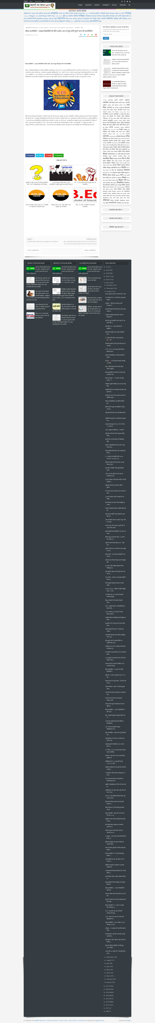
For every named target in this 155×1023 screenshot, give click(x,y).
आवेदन (105, 105)
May (108, 970)
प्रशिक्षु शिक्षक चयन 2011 (123, 145)
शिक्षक (124, 177)
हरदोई (91, 21)
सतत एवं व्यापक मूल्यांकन (119, 187)
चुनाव (125, 118)
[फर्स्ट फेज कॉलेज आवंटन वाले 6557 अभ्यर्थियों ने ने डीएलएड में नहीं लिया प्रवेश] (36, 203)
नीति (117, 131)
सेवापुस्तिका (122, 200)
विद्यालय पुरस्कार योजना (108, 172)
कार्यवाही (116, 114)
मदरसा (128, 154)
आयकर (123, 102)
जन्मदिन (120, 120)
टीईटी (114, 125)
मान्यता (119, 158)
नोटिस (128, 132)
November (110, 288)
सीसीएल (112, 200)
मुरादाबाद (86, 18)
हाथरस (95, 20)
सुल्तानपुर (77, 21)
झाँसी (64, 16)
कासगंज (92, 13)
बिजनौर (34, 18)
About (31, 1)
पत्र (124, 134)
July (108, 963)
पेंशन (119, 141)
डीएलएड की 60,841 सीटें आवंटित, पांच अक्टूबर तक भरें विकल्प (61, 205)
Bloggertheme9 (99, 1020)
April (108, 973)
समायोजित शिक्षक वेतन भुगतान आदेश (121, 193)
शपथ (117, 178)
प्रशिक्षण (123, 143)
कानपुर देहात (81, 13)
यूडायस (128, 161)
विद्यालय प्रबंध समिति (118, 173)
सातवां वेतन (123, 198)
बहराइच (124, 16)
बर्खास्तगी (124, 149)
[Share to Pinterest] (96, 34)
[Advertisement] (61, 50)
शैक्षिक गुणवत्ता (126, 185)
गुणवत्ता (111, 116)
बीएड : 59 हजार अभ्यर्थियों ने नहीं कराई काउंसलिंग (85, 205)
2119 (107, 267)
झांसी (67, 16)
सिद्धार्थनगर (62, 21)
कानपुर (76, 13)
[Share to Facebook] (81, 34)
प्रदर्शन (109, 143)
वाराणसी (26, 21)
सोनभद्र (83, 21)
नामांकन (105, 129)
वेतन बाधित (106, 178)
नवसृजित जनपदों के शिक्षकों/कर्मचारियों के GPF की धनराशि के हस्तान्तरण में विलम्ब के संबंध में (120, 62)
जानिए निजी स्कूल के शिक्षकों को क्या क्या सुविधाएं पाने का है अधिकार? (42, 241)
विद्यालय (127, 169)
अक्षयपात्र (110, 100)
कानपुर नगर (87, 13)
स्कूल (107, 203)
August (109, 960)
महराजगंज (61, 18)
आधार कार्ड (118, 102)
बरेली (107, 16)
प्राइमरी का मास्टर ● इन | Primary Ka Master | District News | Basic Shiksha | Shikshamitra (60, 1020)
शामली (30, 21)
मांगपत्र (105, 156)
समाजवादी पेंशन (120, 191)
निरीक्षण (105, 132)
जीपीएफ (118, 123)
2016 (107, 1002)
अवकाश (105, 102)
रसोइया (113, 163)
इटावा (49, 13)
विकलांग (119, 167)
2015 (107, 1005)
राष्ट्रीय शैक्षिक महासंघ (119, 165)
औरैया (67, 13)
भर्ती (119, 154)
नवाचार (122, 127)
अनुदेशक (127, 100)
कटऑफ (120, 110)
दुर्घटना (128, 125)
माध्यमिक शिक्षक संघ (124, 156)
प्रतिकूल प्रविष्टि (126, 140)
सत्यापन (127, 187)
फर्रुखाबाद (88, 16)
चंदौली (37, 16)
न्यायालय (105, 134)
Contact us (46, 1)
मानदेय (115, 158)
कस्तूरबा (105, 112)
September (110, 957)
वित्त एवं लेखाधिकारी (117, 170)
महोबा (67, 18)
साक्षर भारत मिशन (114, 198)
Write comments (90, 250)
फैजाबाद (99, 16)
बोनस (116, 154)
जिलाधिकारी (113, 123)
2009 (107, 1011)
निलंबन (113, 132)
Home (25, 1)
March (109, 976)
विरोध (105, 174)
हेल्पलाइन (127, 203)
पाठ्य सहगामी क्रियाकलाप (124, 138)
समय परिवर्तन (118, 189)
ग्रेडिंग (118, 118)
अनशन (121, 100)
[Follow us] (127, 1)
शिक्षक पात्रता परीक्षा (113, 180)
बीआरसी (116, 151)
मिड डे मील (126, 158)
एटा (64, 13)
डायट (117, 125)
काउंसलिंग (105, 114)
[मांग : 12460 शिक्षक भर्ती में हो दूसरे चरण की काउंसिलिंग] (85, 180)
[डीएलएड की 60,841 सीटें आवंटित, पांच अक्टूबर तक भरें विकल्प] (61, 203)
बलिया (116, 16)
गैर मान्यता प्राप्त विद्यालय (122, 116)
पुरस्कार (111, 141)
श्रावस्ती (41, 21)
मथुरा (55, 18)
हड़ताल (123, 203)
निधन (118, 129)
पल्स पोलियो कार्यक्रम (113, 138)
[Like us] (122, 1)
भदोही (50, 18)
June (108, 966)
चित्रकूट (44, 16)
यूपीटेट (109, 163)
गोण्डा (123, 13)
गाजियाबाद (112, 13)
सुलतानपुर (73, 21)
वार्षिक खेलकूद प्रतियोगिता (110, 167)
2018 (107, 995)
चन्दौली (40, 16)
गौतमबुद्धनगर (32, 16)
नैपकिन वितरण (122, 131)
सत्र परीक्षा (105, 189)
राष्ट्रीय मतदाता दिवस (107, 165)
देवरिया (71, 16)
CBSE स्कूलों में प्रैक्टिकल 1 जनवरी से (114, 430)
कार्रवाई (120, 114)
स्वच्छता (119, 203)
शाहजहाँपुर (35, 21)
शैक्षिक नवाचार (106, 187)
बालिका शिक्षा (110, 151)
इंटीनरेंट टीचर (122, 105)
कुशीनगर (97, 13)
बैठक (113, 154)
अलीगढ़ (41, 13)
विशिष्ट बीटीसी (111, 175)
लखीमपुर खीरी (117, 18)
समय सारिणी (126, 189)
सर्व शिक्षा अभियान (126, 195)
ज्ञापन (110, 125)
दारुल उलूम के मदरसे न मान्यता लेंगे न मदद (115, 294)
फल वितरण (112, 149)
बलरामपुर (111, 16)
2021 (107, 986)
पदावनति (128, 134)
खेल (122, 114)
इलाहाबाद (54, 13)
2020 (107, 989)
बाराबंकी (29, 18)
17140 (104, 100)
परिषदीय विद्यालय (120, 136)
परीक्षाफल (105, 138)
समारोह (104, 195)
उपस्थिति (109, 107)
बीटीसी (110, 154)
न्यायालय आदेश (111, 134)
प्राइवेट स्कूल (116, 147)
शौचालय (112, 187)
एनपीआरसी (121, 107)
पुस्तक (116, 141)
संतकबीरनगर (47, 21)
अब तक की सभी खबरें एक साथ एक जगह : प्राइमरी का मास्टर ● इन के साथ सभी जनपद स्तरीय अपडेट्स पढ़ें (121, 53)
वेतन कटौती (127, 175)
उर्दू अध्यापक (115, 107)
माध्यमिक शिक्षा (108, 158)
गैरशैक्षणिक (105, 118)
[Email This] (92, 34)
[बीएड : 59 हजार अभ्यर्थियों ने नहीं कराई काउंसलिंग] (85, 203)
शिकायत (120, 178)
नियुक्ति (121, 129)
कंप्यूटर (115, 110)
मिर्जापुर (70, 18)
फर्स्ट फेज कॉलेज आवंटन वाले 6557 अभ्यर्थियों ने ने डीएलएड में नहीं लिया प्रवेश (37, 205)
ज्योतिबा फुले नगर (58, 16)
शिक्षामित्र (120, 182)
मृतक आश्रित (107, 161)
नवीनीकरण (127, 127)
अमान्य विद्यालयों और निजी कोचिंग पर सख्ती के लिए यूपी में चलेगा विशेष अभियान (42, 307)
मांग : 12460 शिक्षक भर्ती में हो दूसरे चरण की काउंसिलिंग (85, 183)
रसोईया (117, 163)
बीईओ (119, 151)
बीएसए (105, 153)
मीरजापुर (75, 18)
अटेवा (116, 100)
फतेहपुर (82, 15)
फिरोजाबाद (94, 16)
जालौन (49, 16)
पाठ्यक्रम (105, 141)
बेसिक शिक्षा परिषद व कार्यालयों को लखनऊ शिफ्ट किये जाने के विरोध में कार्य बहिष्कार (94, 300)
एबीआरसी (127, 107)
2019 (107, 992)
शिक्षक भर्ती (122, 180)
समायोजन (127, 191)
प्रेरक (107, 149)
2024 (107, 276)
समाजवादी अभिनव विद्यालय (109, 191)
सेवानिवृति (117, 200)
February (109, 979)
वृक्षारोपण (118, 175)
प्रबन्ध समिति (118, 143)
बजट (120, 149)
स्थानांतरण (112, 202)
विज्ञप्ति (123, 167)
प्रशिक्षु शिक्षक (114, 145)
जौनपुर (53, 16)
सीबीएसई (106, 200)
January (109, 982)
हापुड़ (100, 21)
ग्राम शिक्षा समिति (112, 118)
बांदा (130, 16)
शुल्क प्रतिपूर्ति (118, 185)
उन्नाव (60, 13)
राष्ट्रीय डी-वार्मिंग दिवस (124, 163)
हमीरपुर (87, 21)
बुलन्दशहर (45, 18)
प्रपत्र (113, 143)
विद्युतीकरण (127, 172)
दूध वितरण (105, 127)
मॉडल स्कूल (115, 161)
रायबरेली (103, 18)
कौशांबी (103, 13)
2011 (107, 1008)
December (110, 285)
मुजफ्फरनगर (81, 18)
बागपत (25, 18)
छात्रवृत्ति (110, 120)
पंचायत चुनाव (119, 134)
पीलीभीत (75, 16)
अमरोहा (33, 13)
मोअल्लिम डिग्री (121, 161)
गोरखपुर (128, 13)
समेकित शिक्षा (115, 195)
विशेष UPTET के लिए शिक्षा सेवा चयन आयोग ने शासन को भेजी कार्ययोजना (42, 315)
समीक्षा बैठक (109, 195)
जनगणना (116, 120)
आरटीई (128, 102)
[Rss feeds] (130, 1)
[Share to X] (84, 34)
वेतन (122, 174)
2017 (107, 999)
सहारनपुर (57, 21)
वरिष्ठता (127, 165)
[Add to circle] (124, 1)
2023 (107, 279)
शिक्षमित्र (108, 183)
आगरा (45, 13)
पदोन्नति (106, 136)
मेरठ (91, 18)
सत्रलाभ (111, 189)
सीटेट (128, 198)
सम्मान (119, 195)
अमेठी (37, 13)
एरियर (108, 110)
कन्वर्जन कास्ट (126, 110)
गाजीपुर (116, 13)
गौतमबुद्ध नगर (26, 16)
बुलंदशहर (40, 18)
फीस (117, 149)
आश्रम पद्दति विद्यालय (113, 105)
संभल (52, 21)
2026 (107, 270)
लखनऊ (110, 18)
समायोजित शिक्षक (107, 193)
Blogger (128, 1020)
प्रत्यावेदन (105, 143)
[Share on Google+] (88, 34)
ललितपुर (124, 18)
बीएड (123, 151)
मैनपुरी (94, 18)
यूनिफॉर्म (104, 163)
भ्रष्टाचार (123, 154)
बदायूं (103, 16)
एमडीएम (104, 110)
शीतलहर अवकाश (110, 185)
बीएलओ (128, 151)
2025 (107, 273)
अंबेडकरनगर (27, 13)
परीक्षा (128, 136)
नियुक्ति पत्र (127, 129)
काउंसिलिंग (111, 114)
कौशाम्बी (107, 13)
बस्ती (119, 16)
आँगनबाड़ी (112, 102)
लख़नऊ (129, 18)
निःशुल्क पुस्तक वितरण (112, 129)
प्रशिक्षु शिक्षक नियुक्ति (108, 147)
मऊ (53, 18)
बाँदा (128, 16)
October (109, 291)
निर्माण (109, 131)
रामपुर (98, 18)
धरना (111, 127)
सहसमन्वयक (105, 198)
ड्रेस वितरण (123, 125)
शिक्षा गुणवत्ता (113, 183)
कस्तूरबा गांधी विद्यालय (113, 112)
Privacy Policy (38, 1)
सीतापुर (68, 21)
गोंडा (120, 13)
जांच (108, 123)
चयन (121, 118)
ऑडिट (111, 110)
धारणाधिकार (116, 127)
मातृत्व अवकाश (113, 156)
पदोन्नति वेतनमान (112, 136)
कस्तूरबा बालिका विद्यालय (125, 112)
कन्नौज (71, 13)
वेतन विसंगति (112, 178)
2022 (107, 283)
